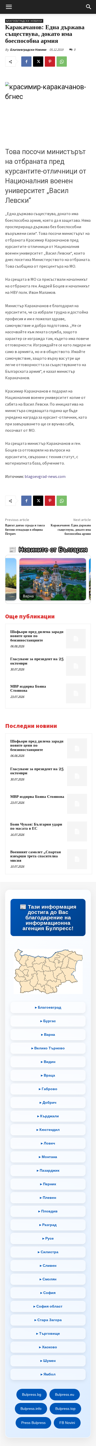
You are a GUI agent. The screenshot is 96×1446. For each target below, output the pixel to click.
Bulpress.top (65, 1409)
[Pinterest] (50, 61)
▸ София (48, 1293)
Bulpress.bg (31, 1394)
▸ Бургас (48, 1021)
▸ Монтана (48, 1157)
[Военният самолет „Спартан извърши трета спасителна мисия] (77, 859)
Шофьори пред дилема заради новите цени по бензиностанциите (36, 636)
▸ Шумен (48, 1361)
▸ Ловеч (48, 1143)
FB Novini (67, 1423)
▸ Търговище (48, 1333)
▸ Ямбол (48, 1374)
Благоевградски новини (24, 21)
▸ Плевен (48, 1198)
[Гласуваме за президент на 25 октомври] (76, 666)
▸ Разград (48, 1225)
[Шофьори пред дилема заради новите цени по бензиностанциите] (76, 639)
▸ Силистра (48, 1252)
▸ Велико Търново (48, 1048)
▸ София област (48, 1306)
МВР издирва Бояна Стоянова (28, 688)
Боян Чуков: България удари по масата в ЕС (36, 826)
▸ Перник (48, 1184)
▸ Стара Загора (48, 1320)
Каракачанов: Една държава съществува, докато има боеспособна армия (71, 530)
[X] (38, 61)
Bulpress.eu (64, 1394)
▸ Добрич (48, 1102)
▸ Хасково (48, 1347)
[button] (9, 7)
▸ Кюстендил (48, 1130)
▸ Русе (48, 1238)
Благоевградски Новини (28, 49)
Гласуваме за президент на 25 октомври (36, 661)
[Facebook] (26, 61)
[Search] (89, 7)
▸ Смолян (48, 1279)
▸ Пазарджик (48, 1170)
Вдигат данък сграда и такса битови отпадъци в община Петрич (25, 530)
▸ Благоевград (48, 1007)
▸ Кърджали (48, 1116)
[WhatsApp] (62, 61)
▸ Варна (48, 1034)
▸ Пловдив (48, 1211)
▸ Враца (48, 1075)
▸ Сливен (48, 1265)
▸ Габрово (48, 1089)
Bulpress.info (30, 1409)
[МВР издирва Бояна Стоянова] (76, 693)
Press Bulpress (33, 1423)
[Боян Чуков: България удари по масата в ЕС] (77, 831)
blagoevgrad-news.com (45, 476)
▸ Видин (48, 1062)
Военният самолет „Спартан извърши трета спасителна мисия (35, 856)
